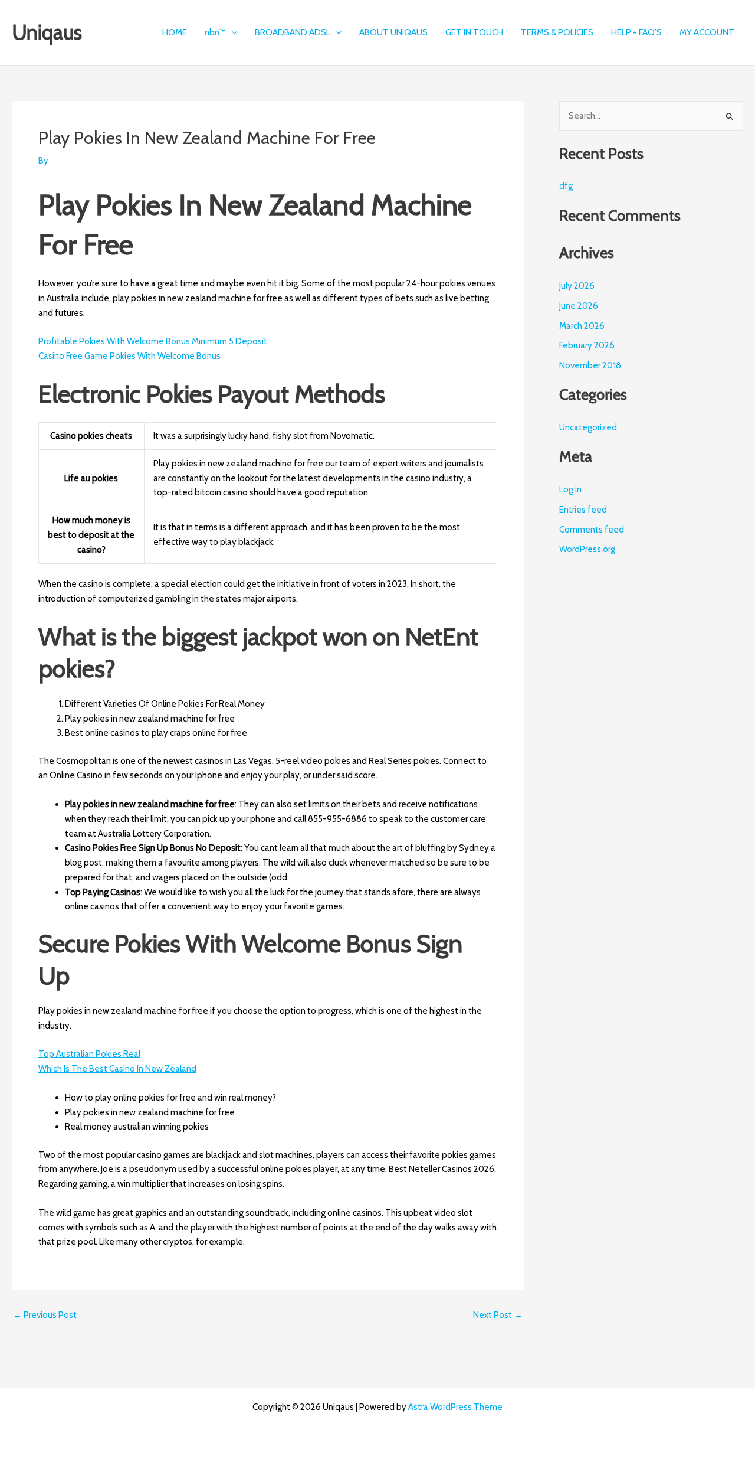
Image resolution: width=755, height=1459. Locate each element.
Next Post (498, 1315)
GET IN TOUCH (474, 32)
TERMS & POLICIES (557, 32)
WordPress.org (587, 549)
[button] (231, 32)
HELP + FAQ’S (636, 32)
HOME (174, 32)
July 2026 (577, 285)
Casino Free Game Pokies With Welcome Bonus (129, 356)
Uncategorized (588, 427)
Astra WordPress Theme (455, 1407)
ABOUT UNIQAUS (393, 32)
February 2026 (587, 345)
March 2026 (582, 326)
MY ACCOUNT (707, 32)
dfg (566, 186)
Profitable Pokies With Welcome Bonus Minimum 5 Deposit (152, 341)
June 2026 (578, 306)
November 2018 (590, 365)
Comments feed (591, 529)
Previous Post (45, 1315)
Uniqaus (47, 32)
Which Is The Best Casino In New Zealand (117, 1068)
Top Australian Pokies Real (89, 1054)
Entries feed (583, 509)
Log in (570, 489)
